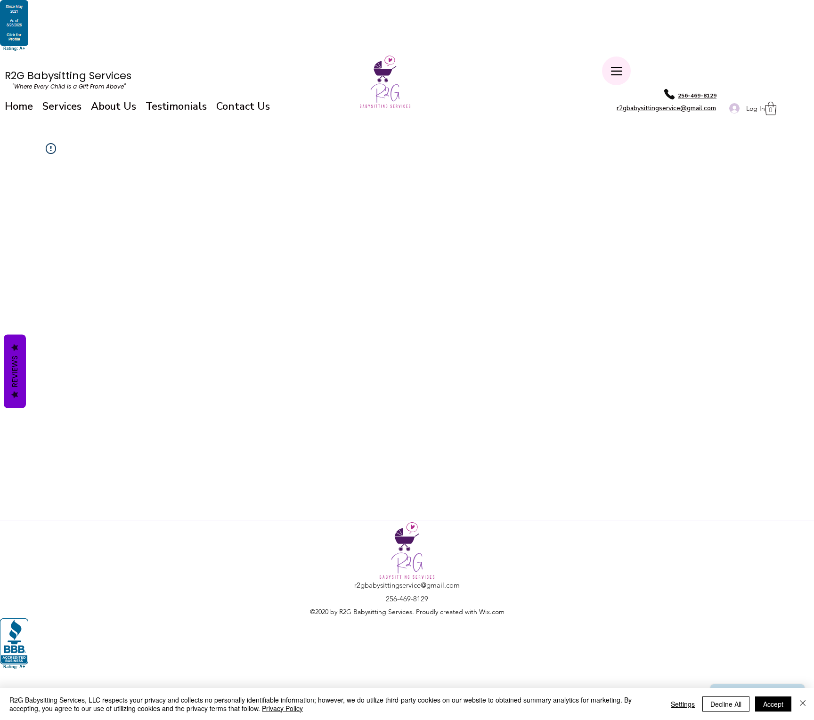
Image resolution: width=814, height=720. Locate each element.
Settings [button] (683, 704)
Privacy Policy (282, 708)
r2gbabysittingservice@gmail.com (407, 585)
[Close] (802, 704)
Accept (773, 704)
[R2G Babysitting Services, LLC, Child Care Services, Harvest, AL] (14, 25)
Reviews (14, 371)
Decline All (725, 704)
